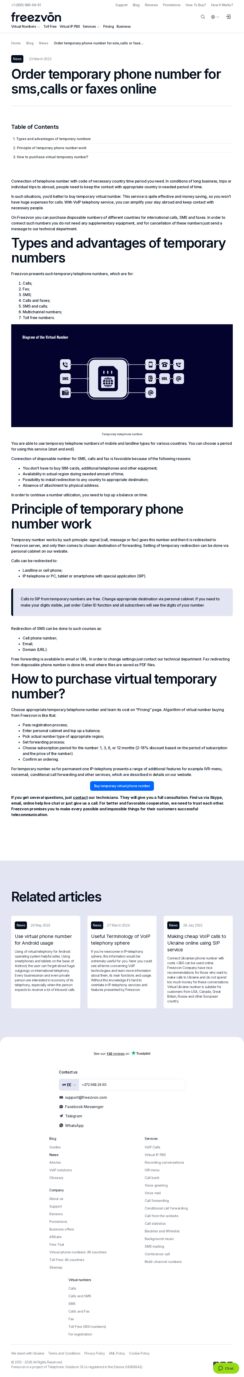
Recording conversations (164, 1162)
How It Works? (222, 5)
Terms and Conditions (64, 1353)
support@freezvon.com (86, 1097)
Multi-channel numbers (163, 1262)
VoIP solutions (60, 1170)
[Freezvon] (38, 17)
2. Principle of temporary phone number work (49, 148)
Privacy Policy (94, 1353)
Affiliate (55, 1237)
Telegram (73, 1116)
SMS (72, 1304)
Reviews (151, 5)
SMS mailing (154, 1246)
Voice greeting (156, 1185)
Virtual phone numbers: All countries (78, 1252)
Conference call (157, 1254)
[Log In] (228, 17)
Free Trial (56, 1244)
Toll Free (50, 26)
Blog (136, 5)
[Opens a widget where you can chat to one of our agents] (226, 1369)
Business (124, 26)
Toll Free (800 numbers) (87, 1327)
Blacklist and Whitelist (162, 1231)
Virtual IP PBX (70, 26)
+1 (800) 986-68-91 (26, 5)
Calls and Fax (79, 1311)
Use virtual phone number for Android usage (43, 939)
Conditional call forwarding (166, 1208)
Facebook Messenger (84, 1106)
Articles (55, 1162)
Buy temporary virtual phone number (122, 786)
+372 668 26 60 (94, 1085)
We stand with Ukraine (27, 1353)
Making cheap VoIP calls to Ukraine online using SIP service (196, 943)
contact (80, 797)
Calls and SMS (79, 1296)
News (53, 1155)
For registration (80, 1334)
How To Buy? (196, 5)
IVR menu (152, 1170)
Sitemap (55, 1267)
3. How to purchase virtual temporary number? (50, 157)
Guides (55, 1147)
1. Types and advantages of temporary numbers (52, 139)
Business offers (61, 1229)
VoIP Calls (152, 1147)
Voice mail (153, 1193)
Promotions (171, 5)
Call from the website (161, 1216)
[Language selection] (214, 17)
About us (56, 1199)
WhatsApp (74, 1125)
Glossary (56, 1178)
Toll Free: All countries (66, 1260)
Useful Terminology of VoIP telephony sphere (120, 939)
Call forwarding (157, 1201)
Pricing (108, 26)
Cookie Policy (139, 1353)
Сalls (72, 1288)
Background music (159, 1239)
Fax (71, 1319)
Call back (152, 1178)
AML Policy (117, 1353)
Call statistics (155, 1223)
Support (121, 5)
